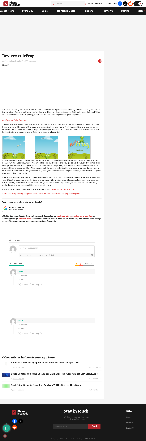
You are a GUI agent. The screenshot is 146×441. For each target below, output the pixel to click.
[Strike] (30, 255)
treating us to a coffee (82, 216)
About (128, 417)
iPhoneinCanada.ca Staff (13, 61)
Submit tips (111, 4)
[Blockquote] (40, 255)
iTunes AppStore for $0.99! (62, 189)
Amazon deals (94, 4)
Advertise (129, 423)
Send (94, 426)
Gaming (125, 10)
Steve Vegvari (18, 367)
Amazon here (25, 218)
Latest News (7, 10)
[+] (52, 255)
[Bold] (20, 255)
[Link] (46, 255)
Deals (45, 10)
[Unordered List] (36, 255)
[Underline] (27, 255)
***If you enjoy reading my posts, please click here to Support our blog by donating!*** (41, 193)
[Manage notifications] (5, 436)
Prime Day (27, 10)
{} (49, 255)
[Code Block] (43, 255)
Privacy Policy (90, 439)
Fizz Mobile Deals (65, 10)
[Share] (100, 61)
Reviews (108, 10)
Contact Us (130, 428)
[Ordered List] (33, 255)
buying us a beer (63, 216)
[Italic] (24, 255)
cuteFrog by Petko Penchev (14, 120)
